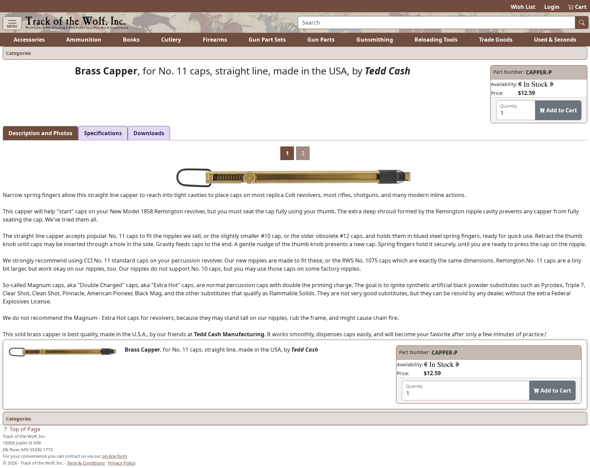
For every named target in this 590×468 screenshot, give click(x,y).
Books (131, 39)
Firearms (215, 39)
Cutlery (171, 39)
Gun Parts (321, 39)
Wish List (523, 7)
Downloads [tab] (149, 133)
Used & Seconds (555, 39)
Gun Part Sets (267, 39)
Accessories (29, 39)
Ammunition (83, 39)
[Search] (582, 22)
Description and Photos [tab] (40, 133)
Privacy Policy (122, 463)
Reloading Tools (436, 39)
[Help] (535, 84)
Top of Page (24, 429)
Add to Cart (561, 110)
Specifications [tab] (103, 133)
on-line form (114, 456)
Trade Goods (495, 39)
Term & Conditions (86, 463)
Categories (18, 53)
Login (552, 7)
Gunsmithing (374, 39)
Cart (578, 7)
